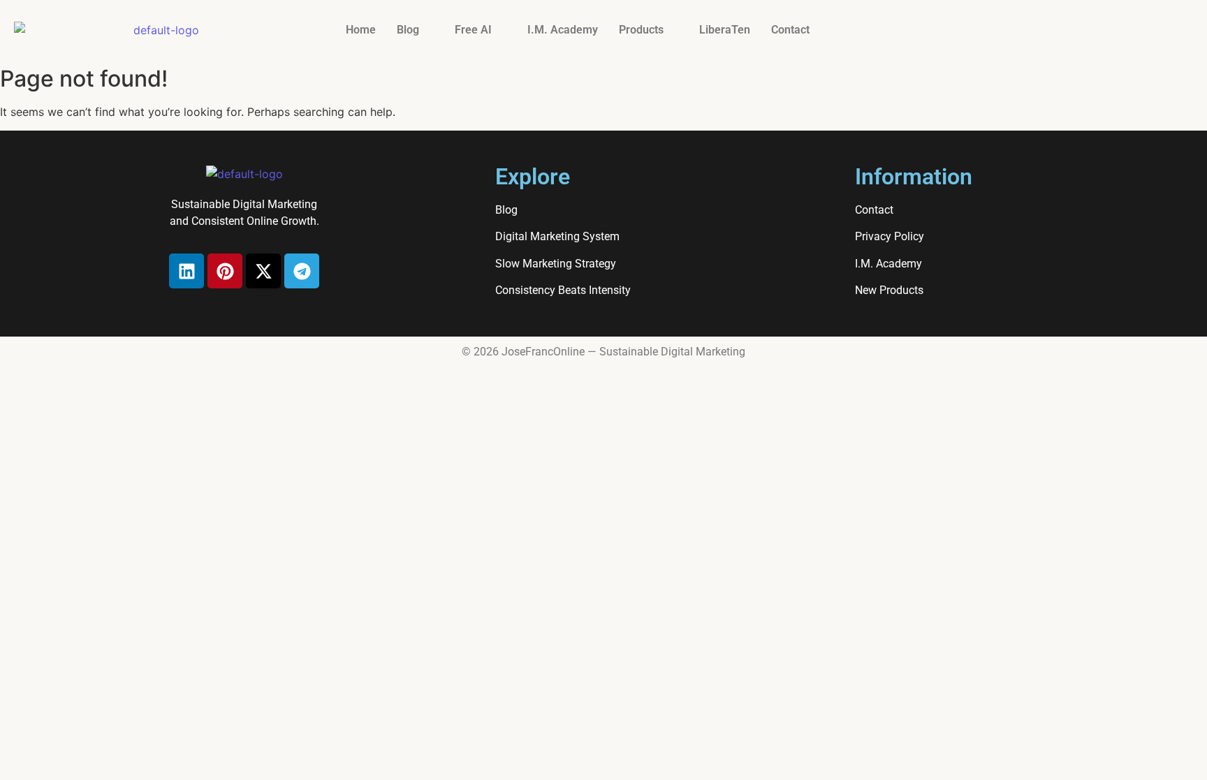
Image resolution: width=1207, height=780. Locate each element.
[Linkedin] (186, 270)
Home (361, 29)
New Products (889, 290)
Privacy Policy (889, 236)
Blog (408, 29)
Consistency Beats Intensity (563, 290)
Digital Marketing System (557, 236)
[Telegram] (301, 270)
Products (641, 29)
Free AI (473, 29)
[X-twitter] (263, 270)
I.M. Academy (562, 29)
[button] (415, 30)
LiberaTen (724, 29)
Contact (790, 29)
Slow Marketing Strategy (555, 263)
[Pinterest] (224, 270)
